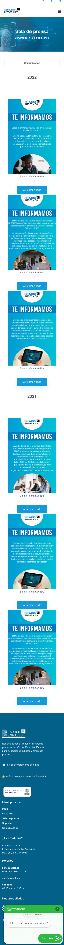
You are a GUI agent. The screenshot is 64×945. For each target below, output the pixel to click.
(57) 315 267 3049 (17, 852)
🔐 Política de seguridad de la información (24, 776)
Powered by (33, 914)
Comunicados (10, 827)
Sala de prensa (10, 818)
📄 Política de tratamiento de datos (20, 764)
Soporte (7, 823)
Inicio (5, 808)
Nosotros (7, 813)
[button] (57, 909)
